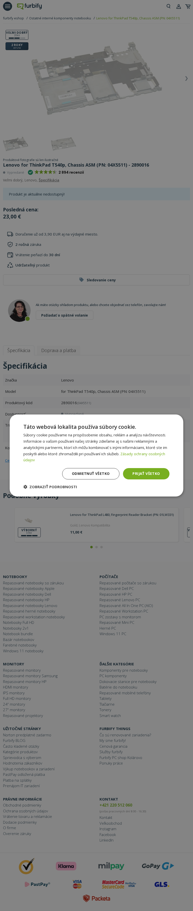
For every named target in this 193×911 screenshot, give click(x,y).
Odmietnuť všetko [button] (91, 473)
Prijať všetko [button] (146, 473)
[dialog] (96, 455)
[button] (50, 486)
